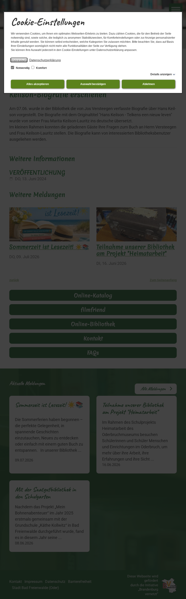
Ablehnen (148, 84)
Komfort (41, 68)
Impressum (19, 60)
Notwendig (22, 68)
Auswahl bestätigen (93, 84)
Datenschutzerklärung (45, 60)
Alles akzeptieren (37, 84)
